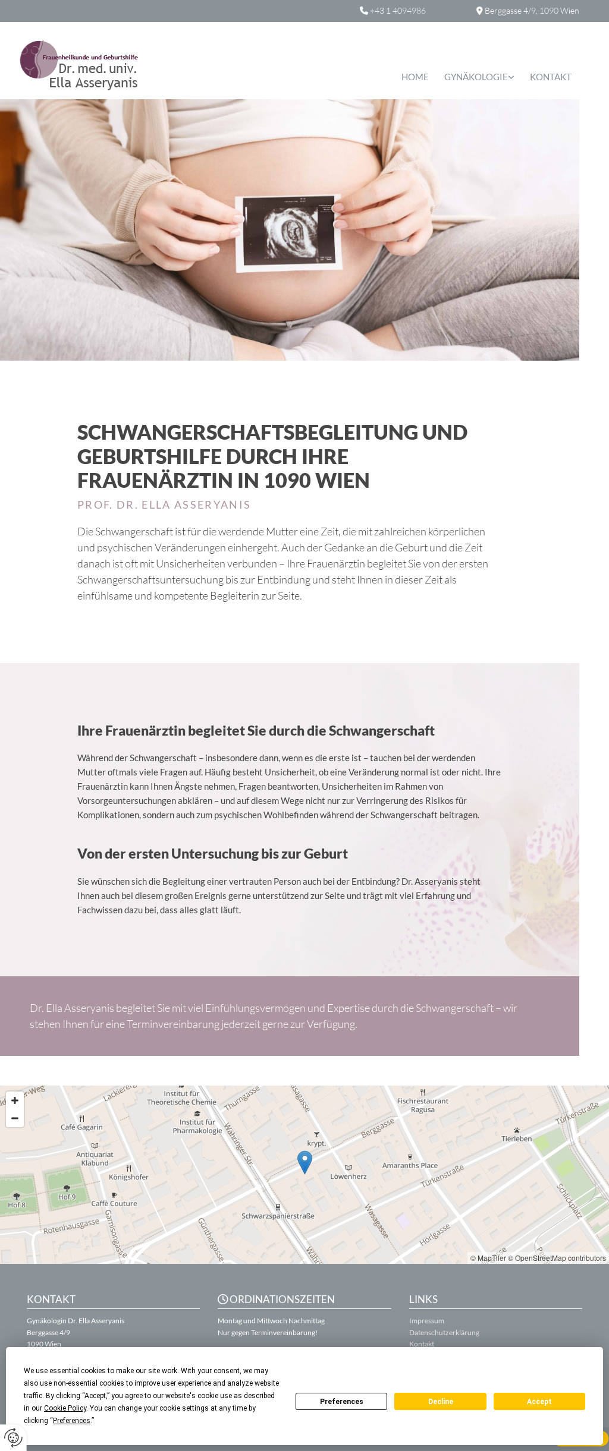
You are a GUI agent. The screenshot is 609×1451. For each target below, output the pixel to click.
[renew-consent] (13, 1437)
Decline (440, 1402)
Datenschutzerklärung (444, 1332)
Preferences (341, 1402)
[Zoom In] (15, 1100)
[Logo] (104, 65)
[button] (304, 1162)
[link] (479, 77)
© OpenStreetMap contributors (557, 1258)
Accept (539, 1402)
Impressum (426, 1320)
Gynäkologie (476, 76)
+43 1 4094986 (398, 10)
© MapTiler (488, 1258)
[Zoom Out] (15, 1118)
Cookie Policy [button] (65, 1408)
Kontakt (551, 76)
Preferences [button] (71, 1421)
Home (415, 76)
